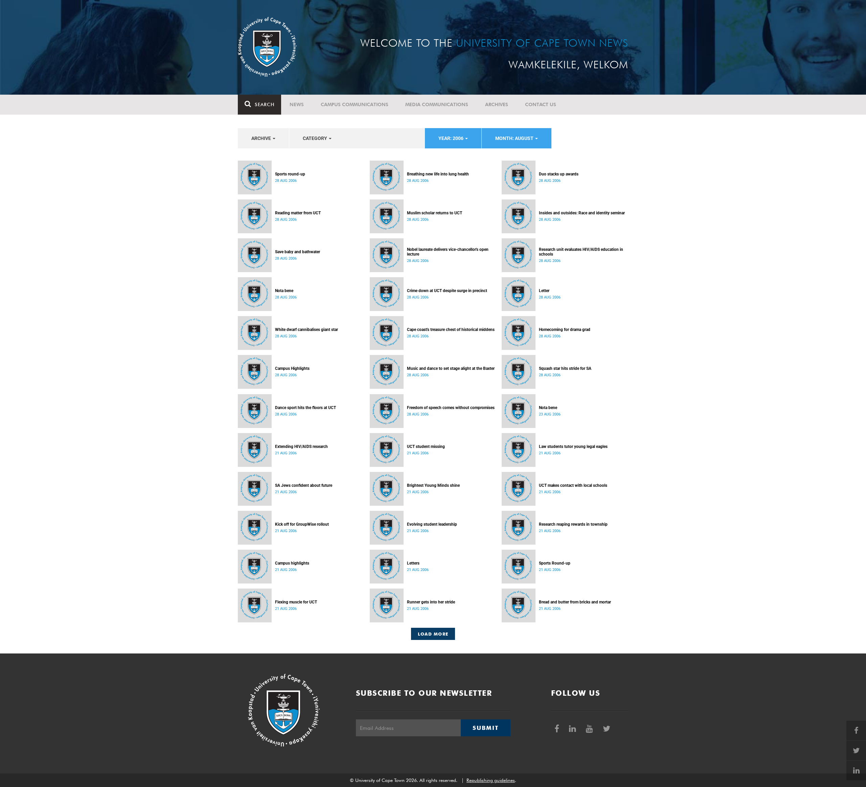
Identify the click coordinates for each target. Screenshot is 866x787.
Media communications (436, 104)
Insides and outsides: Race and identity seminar (582, 213)
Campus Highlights (292, 368)
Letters (413, 563)
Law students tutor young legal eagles (573, 446)
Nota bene (284, 290)
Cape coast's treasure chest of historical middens (451, 329)
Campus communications (354, 104)
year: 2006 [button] (451, 138)
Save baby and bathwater (297, 251)
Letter (544, 290)
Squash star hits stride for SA (565, 368)
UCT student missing (426, 446)
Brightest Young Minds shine (433, 485)
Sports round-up (290, 174)
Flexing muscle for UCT (296, 602)
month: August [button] (514, 138)
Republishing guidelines (490, 780)
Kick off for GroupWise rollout (302, 524)
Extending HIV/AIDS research (301, 446)
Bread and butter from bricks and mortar (575, 602)
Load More (433, 634)
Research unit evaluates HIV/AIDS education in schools (581, 252)
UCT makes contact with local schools (573, 485)
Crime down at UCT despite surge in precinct (447, 290)
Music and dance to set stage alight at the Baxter (451, 368)
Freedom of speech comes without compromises (451, 407)
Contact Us (540, 104)
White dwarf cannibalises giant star (306, 329)
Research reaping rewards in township (573, 524)
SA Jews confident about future (303, 485)
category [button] (315, 138)
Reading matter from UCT (298, 213)
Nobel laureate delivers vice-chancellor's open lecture (447, 252)
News (297, 104)
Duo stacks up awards (558, 174)
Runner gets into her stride (431, 602)
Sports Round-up (554, 563)
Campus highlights (292, 563)
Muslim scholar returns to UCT (434, 213)
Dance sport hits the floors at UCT (305, 407)
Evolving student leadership (432, 524)
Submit (485, 727)
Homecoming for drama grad (564, 329)
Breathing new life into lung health (438, 174)
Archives (496, 104)
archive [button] (261, 138)
